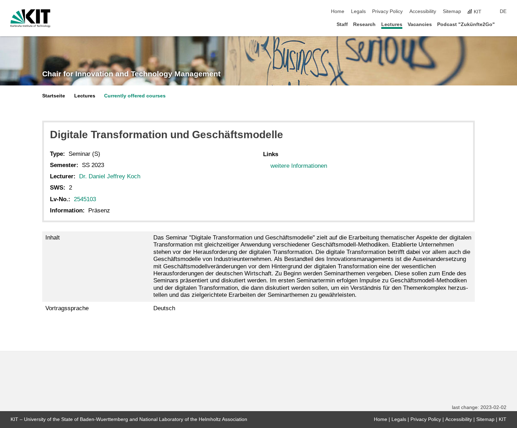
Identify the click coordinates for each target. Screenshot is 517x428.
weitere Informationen (298, 165)
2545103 (85, 199)
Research (364, 24)
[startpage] (504, 24)
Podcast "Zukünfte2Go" (466, 24)
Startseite (53, 95)
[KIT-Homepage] (30, 18)
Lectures (391, 24)
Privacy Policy (387, 11)
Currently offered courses (135, 95)
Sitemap (452, 11)
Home (337, 11)
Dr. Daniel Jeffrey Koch (109, 176)
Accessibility (422, 11)
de (503, 11)
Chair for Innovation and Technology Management (131, 74)
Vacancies (420, 24)
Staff (342, 24)
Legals (358, 11)
